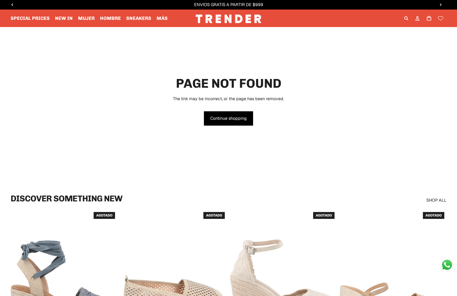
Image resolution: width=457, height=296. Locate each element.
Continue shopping (228, 118)
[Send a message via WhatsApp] (447, 265)
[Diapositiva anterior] (18, 276)
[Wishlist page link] (440, 18)
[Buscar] (406, 18)
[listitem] (162, 18)
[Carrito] (429, 18)
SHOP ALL (436, 200)
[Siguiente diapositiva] (109, 276)
